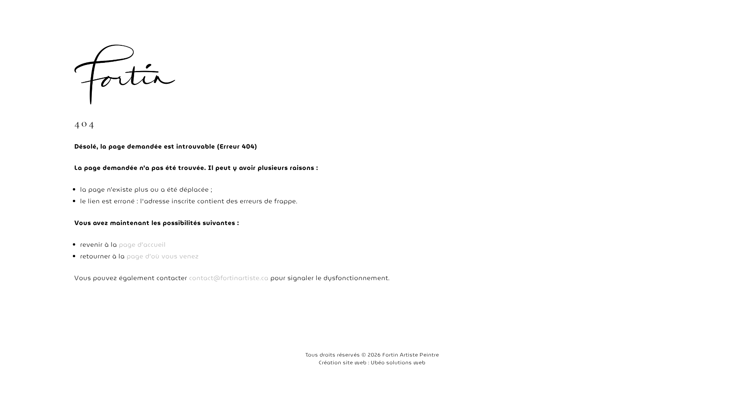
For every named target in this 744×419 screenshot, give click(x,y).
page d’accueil (142, 244)
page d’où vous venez (163, 256)
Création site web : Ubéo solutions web (372, 362)
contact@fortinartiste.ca (229, 278)
